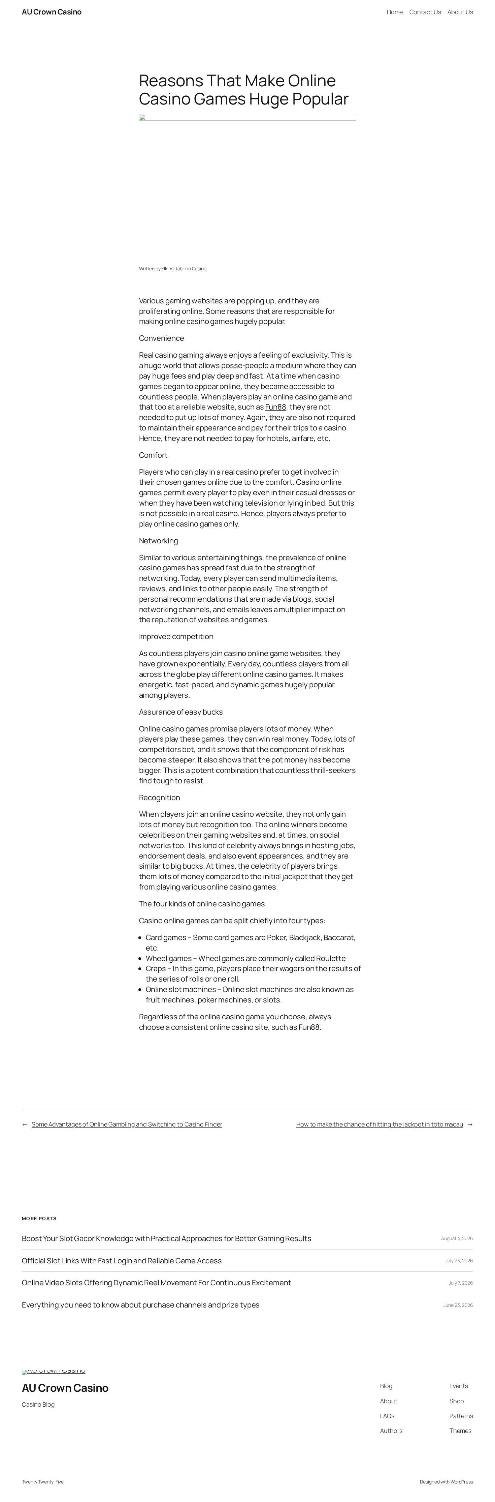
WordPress (462, 1481)
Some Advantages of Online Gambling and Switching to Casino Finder (127, 1124)
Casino (199, 268)
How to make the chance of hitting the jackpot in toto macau (379, 1124)
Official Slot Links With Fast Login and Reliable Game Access (122, 1261)
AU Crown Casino (52, 12)
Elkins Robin (173, 268)
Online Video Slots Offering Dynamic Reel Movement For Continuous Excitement (156, 1283)
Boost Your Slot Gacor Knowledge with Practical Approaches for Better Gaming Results (166, 1238)
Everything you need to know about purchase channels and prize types (141, 1305)
